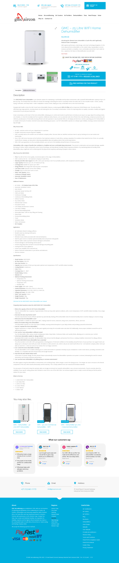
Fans (85, 15)
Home (40, 15)
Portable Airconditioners (89, 532)
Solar (99, 15)
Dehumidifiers (77, 15)
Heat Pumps (92, 15)
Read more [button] (42, 458)
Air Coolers (59, 15)
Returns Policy (87, 534)
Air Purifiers (68, 15)
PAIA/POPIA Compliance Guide (91, 540)
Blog (84, 516)
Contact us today (93, 5)
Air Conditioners (87, 509)
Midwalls (85, 527)
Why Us (40, 18)
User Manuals (86, 529)
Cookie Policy (86, 545)
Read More (19, 432)
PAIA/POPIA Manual (88, 542)
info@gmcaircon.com (54, 489)
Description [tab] (18, 90)
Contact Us (48, 18)
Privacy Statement (88, 547)
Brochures (85, 519)
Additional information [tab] (29, 90)
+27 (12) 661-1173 (28, 489)
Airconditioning (49, 15)
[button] (13, 458)
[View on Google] (40, 447)
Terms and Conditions (89, 537)
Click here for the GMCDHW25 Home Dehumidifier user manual (30, 301)
